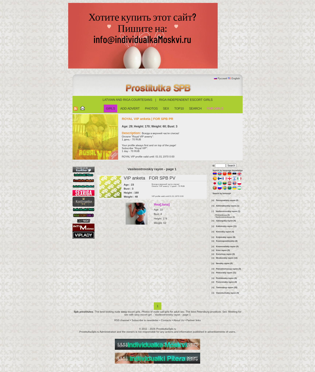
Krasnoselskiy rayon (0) (227, 246)
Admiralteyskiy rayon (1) (227, 206)
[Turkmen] (229, 189)
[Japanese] (215, 185)
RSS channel (121, 320)
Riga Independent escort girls (186, 100)
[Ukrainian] (234, 189)
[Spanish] (215, 180)
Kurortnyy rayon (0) (225, 254)
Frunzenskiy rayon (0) (226, 282)
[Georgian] (229, 180)
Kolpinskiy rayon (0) (225, 237)
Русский (222, 78)
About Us (178, 320)
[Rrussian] (219, 189)
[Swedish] (224, 189)
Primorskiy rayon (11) (226, 273)
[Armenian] (215, 175)
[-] (213, 211)
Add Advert (130, 108)
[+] (213, 200)
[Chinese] (224, 175)
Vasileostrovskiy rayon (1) (228, 211)
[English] (239, 175)
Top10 (179, 108)
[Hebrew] (234, 180)
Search (195, 108)
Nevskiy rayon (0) (224, 263)
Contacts (166, 320)
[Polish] (239, 185)
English (236, 78)
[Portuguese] (215, 189)
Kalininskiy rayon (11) (226, 226)
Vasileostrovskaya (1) (225, 217)
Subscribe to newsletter (145, 320)
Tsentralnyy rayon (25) (226, 287)
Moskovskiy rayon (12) (227, 258)
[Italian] (239, 180)
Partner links (193, 320)
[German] (229, 175)
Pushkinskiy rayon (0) (226, 278)
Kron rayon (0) (223, 250)
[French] (224, 180)
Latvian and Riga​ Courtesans (127, 100)
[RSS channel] (75, 109)
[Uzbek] (239, 189)
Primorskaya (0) (222, 215)
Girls (110, 108)
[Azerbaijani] (219, 175)
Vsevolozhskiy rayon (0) (227, 293)
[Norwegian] (234, 185)
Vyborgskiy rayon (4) (226, 221)
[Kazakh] (219, 185)
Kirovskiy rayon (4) (225, 232)
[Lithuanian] (224, 185)
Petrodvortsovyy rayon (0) (228, 269)
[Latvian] (229, 185)
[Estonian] (234, 175)
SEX (166, 108)
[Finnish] (219, 180)
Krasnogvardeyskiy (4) (227, 241)
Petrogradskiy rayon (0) (227, 200)
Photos (151, 108)
